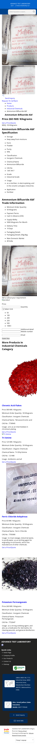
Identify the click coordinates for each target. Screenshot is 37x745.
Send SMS (20, 721)
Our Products (8, 658)
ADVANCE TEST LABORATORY (20, 5)
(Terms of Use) (22, 731)
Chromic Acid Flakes (11, 405)
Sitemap (6, 664)
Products (10, 106)
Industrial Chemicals (15, 108)
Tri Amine (6, 437)
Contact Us (7, 661)
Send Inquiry (10, 98)
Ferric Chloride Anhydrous (14, 516)
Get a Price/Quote (9, 123)
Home (9, 103)
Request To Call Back (10, 101)
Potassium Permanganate (14, 602)
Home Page (7, 653)
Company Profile (9, 655)
